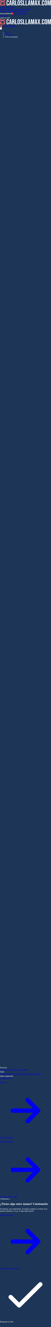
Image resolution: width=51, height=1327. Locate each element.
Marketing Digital (21, 1070)
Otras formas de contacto (9, 1268)
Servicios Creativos (7, 1070)
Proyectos (10, 11)
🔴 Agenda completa (19, 14)
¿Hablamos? (22, 11)
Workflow (4, 16)
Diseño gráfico (35, 1074)
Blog (16, 11)
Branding (3, 1074)
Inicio (7, 33)
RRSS (9, 1074)
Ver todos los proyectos (8, 1197)
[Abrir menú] (1, 28)
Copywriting (25, 1074)
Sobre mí (3, 11)
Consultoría (16, 1074)
